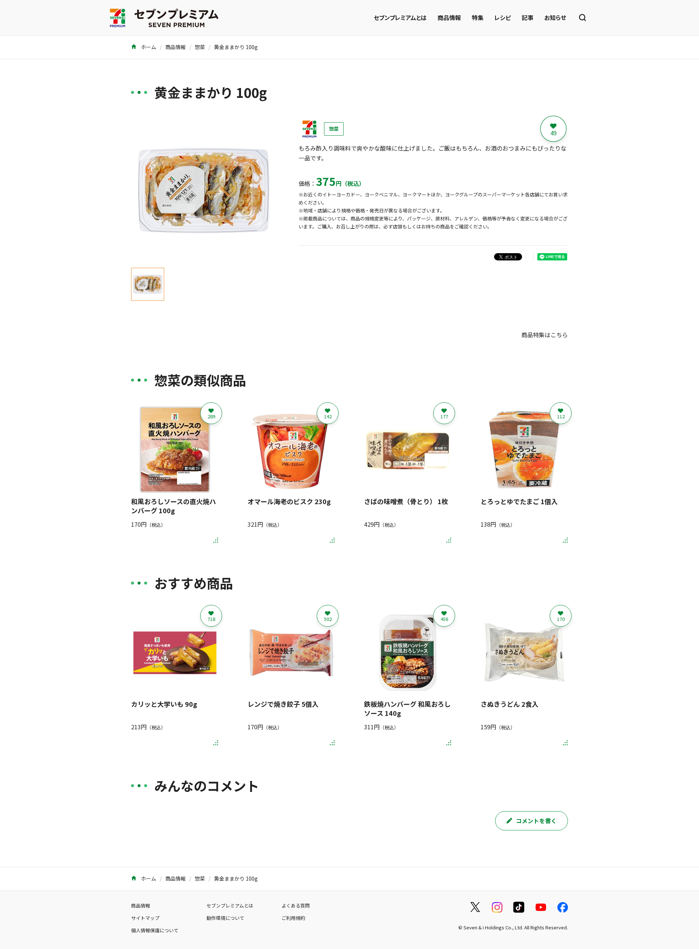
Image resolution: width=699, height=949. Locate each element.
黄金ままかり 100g (236, 47)
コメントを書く (536, 820)
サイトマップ (145, 917)
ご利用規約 (293, 917)
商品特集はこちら (544, 334)
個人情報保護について (154, 930)
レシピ (502, 17)
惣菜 (200, 47)
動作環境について (225, 917)
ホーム (148, 47)
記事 (527, 17)
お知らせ (555, 17)
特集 (477, 17)
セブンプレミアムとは (400, 17)
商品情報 (449, 17)
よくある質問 (295, 905)
